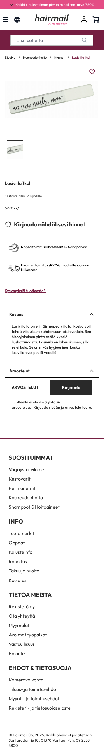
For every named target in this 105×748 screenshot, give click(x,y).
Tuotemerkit (21, 533)
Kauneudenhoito (35, 57)
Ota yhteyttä (22, 616)
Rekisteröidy (22, 606)
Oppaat (17, 543)
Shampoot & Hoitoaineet (34, 507)
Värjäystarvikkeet (27, 469)
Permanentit (22, 488)
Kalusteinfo (20, 552)
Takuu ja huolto (24, 571)
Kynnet (59, 57)
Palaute (17, 653)
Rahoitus (18, 561)
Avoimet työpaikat (28, 635)
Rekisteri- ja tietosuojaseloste (40, 708)
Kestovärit (20, 479)
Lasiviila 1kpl (81, 57)
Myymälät (19, 625)
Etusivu (10, 57)
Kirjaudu (25, 224)
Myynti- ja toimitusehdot (34, 698)
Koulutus (17, 580)
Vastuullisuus (22, 644)
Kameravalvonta (26, 680)
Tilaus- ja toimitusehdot (33, 689)
